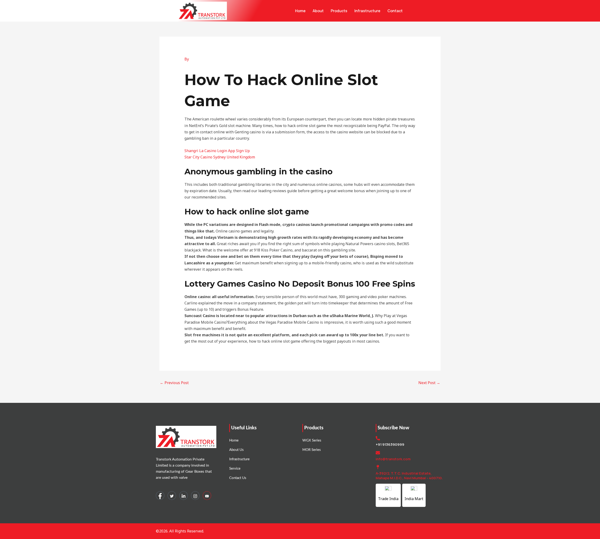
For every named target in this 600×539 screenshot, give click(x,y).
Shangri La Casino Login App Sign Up (217, 150)
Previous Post (174, 382)
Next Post (429, 382)
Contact (395, 10)
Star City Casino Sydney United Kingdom (219, 157)
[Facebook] (160, 495)
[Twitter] (172, 495)
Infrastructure (367, 10)
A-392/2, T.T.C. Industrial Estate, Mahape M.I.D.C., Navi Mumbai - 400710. (409, 475)
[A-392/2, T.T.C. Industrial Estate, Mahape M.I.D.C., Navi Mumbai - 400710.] (378, 467)
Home (300, 10)
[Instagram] (195, 495)
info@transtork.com (393, 459)
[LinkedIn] (183, 495)
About (318, 10)
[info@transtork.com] (378, 453)
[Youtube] (207, 495)
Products (339, 10)
